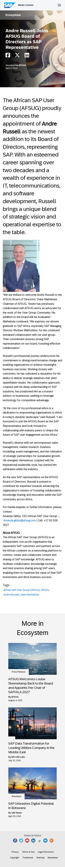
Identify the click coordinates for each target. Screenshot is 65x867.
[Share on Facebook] (8, 56)
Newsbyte (10, 65)
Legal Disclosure (46, 852)
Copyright (14, 857)
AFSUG (22, 65)
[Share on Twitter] (17, 56)
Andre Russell (11, 594)
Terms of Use (28, 852)
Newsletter (53, 857)
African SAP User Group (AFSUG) (21, 590)
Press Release (18, 672)
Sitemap (40, 857)
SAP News (16, 813)
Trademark (27, 857)
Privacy (15, 852)
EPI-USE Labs (18, 757)
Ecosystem (13, 15)
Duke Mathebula (29, 594)
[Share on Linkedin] (27, 56)
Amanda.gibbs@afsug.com (19, 520)
